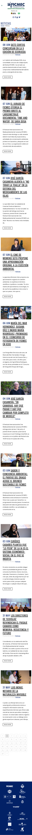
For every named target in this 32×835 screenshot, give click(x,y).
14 (11, 743)
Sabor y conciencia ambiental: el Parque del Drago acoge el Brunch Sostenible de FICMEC (15, 477)
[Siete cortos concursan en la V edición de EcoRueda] (16, 34)
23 (25, 746)
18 (2, 746)
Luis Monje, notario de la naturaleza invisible (14, 690)
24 (2, 750)
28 (21, 750)
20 (11, 746)
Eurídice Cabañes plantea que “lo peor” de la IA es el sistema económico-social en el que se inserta (15, 550)
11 (25, 739)
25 (7, 750)
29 (25, 750)
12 (2, 743)
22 (20, 746)
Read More (7, 77)
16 (21, 743)
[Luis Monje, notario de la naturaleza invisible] (16, 677)
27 (16, 750)
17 (25, 743)
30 (2, 753)
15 (16, 743)
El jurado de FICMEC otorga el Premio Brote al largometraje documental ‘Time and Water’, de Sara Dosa (15, 112)
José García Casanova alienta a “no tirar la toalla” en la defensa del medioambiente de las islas (16, 187)
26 (11, 750)
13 (7, 743)
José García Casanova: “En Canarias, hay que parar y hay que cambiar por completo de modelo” (16, 407)
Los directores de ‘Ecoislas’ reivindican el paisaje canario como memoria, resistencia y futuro (16, 624)
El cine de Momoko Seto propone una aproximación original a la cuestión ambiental (15, 262)
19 (7, 746)
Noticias (17, 54)
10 (21, 739)
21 (16, 746)
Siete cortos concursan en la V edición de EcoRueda (14, 48)
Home (2, 25)
